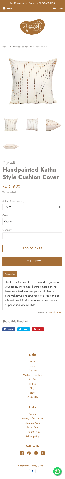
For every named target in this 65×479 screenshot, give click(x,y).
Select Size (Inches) (13, 201)
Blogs (32, 388)
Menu (9, 8)
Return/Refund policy (32, 418)
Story (32, 392)
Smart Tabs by (53, 312)
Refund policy (32, 436)
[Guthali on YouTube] (43, 453)
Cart (59, 8)
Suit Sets (32, 379)
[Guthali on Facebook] (22, 453)
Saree (32, 366)
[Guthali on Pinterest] (29, 453)
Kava (60, 312)
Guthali (41, 465)
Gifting (32, 383)
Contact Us (33, 397)
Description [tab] (10, 274)
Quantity (7, 230)
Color (5, 215)
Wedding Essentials (32, 375)
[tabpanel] (32, 293)
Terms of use (32, 427)
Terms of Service (32, 431)
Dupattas (32, 370)
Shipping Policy (32, 423)
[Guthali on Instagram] (36, 453)
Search (32, 414)
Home (5, 46)
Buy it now (32, 261)
